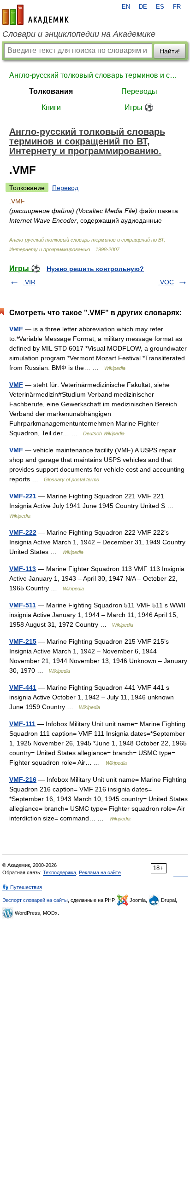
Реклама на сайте (100, 872)
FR (177, 7)
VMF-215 (22, 641)
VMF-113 (22, 568)
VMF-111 (22, 724)
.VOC (166, 282)
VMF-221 (22, 496)
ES (160, 7)
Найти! (170, 51)
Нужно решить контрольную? (95, 268)
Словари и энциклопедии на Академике (78, 34)
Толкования (51, 91)
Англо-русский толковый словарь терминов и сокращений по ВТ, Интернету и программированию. (95, 75)
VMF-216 (22, 779)
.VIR (29, 282)
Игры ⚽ (139, 107)
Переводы (139, 91)
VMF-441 (22, 687)
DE (143, 7)
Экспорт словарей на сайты (35, 900)
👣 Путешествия (22, 887)
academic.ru (35, 15)
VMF (16, 329)
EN (126, 7)
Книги (51, 107)
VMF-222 (22, 532)
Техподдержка (59, 872)
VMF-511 (22, 605)
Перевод (65, 187)
